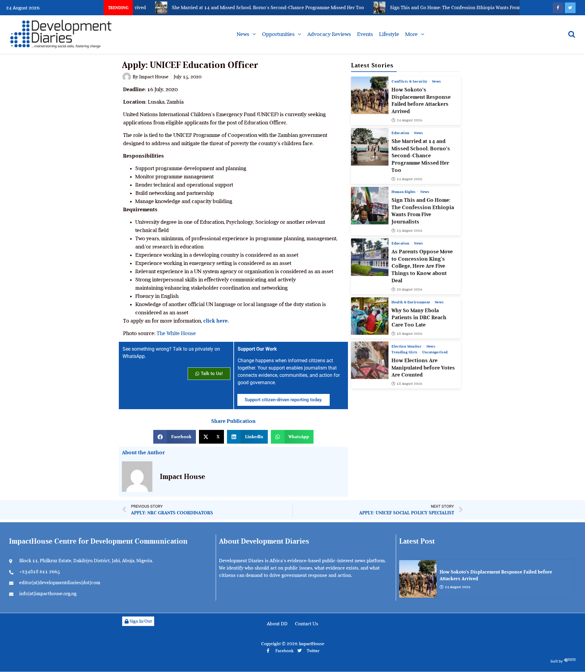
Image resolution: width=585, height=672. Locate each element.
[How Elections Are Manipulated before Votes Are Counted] (369, 360)
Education (401, 133)
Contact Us (306, 624)
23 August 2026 (409, 230)
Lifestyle (389, 34)
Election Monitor (407, 346)
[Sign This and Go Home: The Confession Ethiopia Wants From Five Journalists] (369, 205)
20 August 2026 (409, 289)
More (411, 34)
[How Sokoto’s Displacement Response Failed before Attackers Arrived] (369, 95)
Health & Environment (411, 302)
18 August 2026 (409, 333)
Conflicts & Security (410, 81)
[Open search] (571, 34)
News (243, 34)
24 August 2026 (409, 120)
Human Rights (404, 192)
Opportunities (278, 34)
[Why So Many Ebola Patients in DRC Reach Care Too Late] (369, 316)
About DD (277, 624)
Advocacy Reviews (329, 34)
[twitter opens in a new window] (570, 7)
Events (365, 34)
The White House (176, 333)
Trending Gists (405, 352)
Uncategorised (435, 352)
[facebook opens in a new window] (558, 7)
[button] (174, 437)
